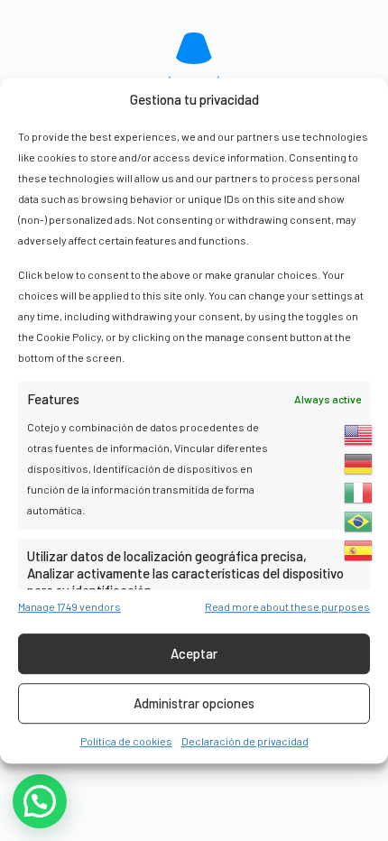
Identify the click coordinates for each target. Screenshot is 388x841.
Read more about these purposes (287, 606)
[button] (40, 801)
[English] (359, 434)
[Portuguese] (359, 521)
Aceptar (194, 653)
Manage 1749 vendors (69, 606)
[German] (359, 463)
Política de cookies (126, 741)
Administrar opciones (194, 703)
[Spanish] (359, 550)
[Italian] (359, 492)
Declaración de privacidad (245, 741)
